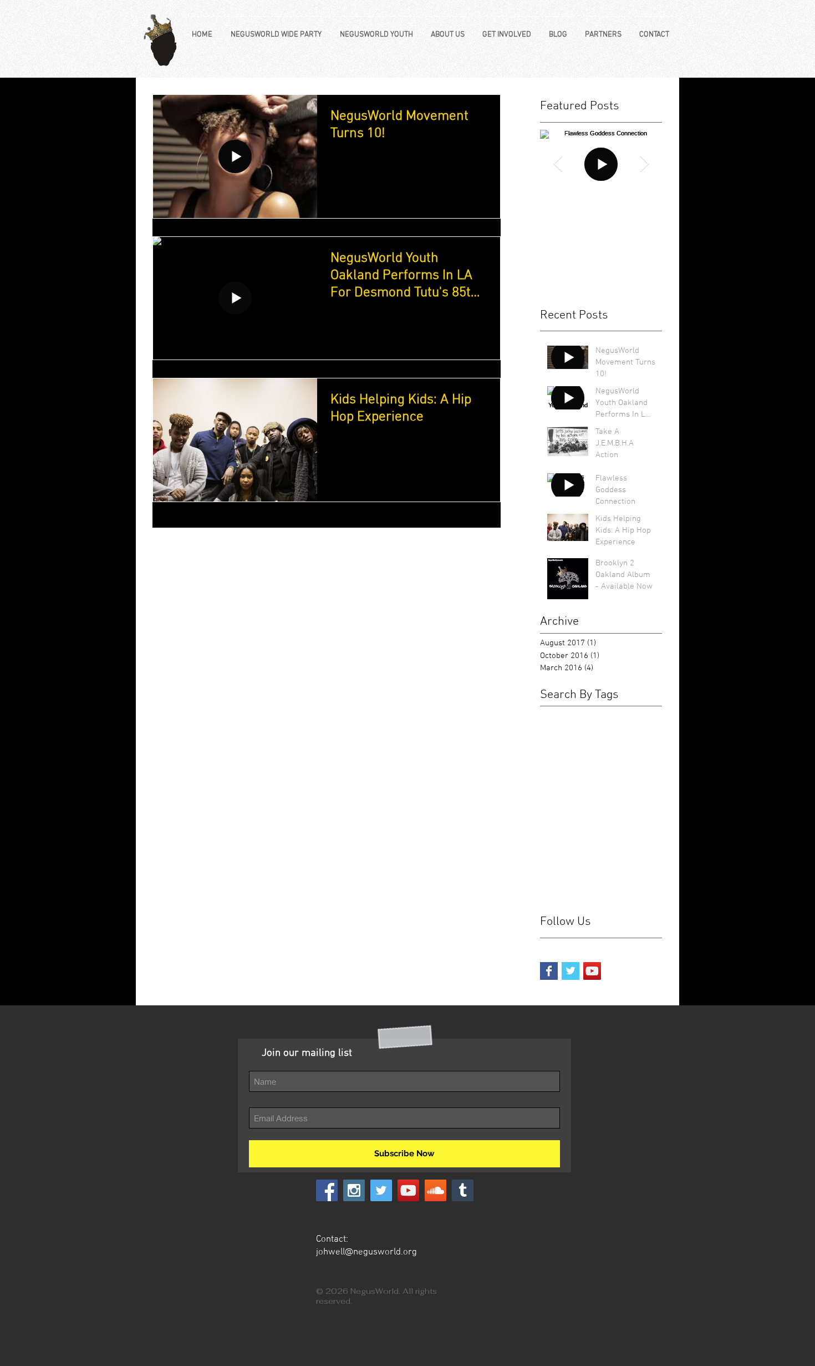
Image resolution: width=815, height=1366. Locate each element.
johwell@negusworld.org (366, 1252)
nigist (648, 859)
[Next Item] (644, 164)
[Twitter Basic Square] (570, 971)
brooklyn (599, 811)
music (643, 843)
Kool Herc (557, 778)
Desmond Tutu (565, 730)
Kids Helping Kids (592, 762)
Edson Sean (561, 746)
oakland (554, 875)
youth (549, 891)
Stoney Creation (568, 795)
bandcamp (559, 811)
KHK (548, 762)
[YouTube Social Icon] (592, 971)
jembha (553, 843)
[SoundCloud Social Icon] (435, 1190)
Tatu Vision (622, 795)
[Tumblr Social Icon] (462, 1190)
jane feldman (636, 827)
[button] (278, 30)
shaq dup (590, 875)
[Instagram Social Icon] (354, 1190)
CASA (593, 714)
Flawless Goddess (621, 746)
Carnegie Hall (634, 714)
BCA (548, 714)
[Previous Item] (558, 164)
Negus (593, 778)
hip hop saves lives (573, 827)
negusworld (612, 859)
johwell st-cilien (599, 843)
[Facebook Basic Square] (549, 971)
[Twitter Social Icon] (381, 1190)
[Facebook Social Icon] (327, 1190)
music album (562, 859)
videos (625, 875)
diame (632, 811)
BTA (570, 714)
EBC (605, 730)
